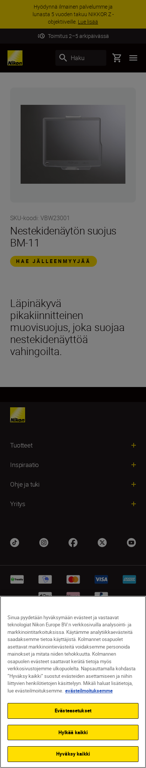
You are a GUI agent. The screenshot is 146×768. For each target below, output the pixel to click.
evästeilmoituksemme (89, 690)
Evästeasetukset (73, 710)
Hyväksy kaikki (73, 753)
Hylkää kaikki (73, 732)
